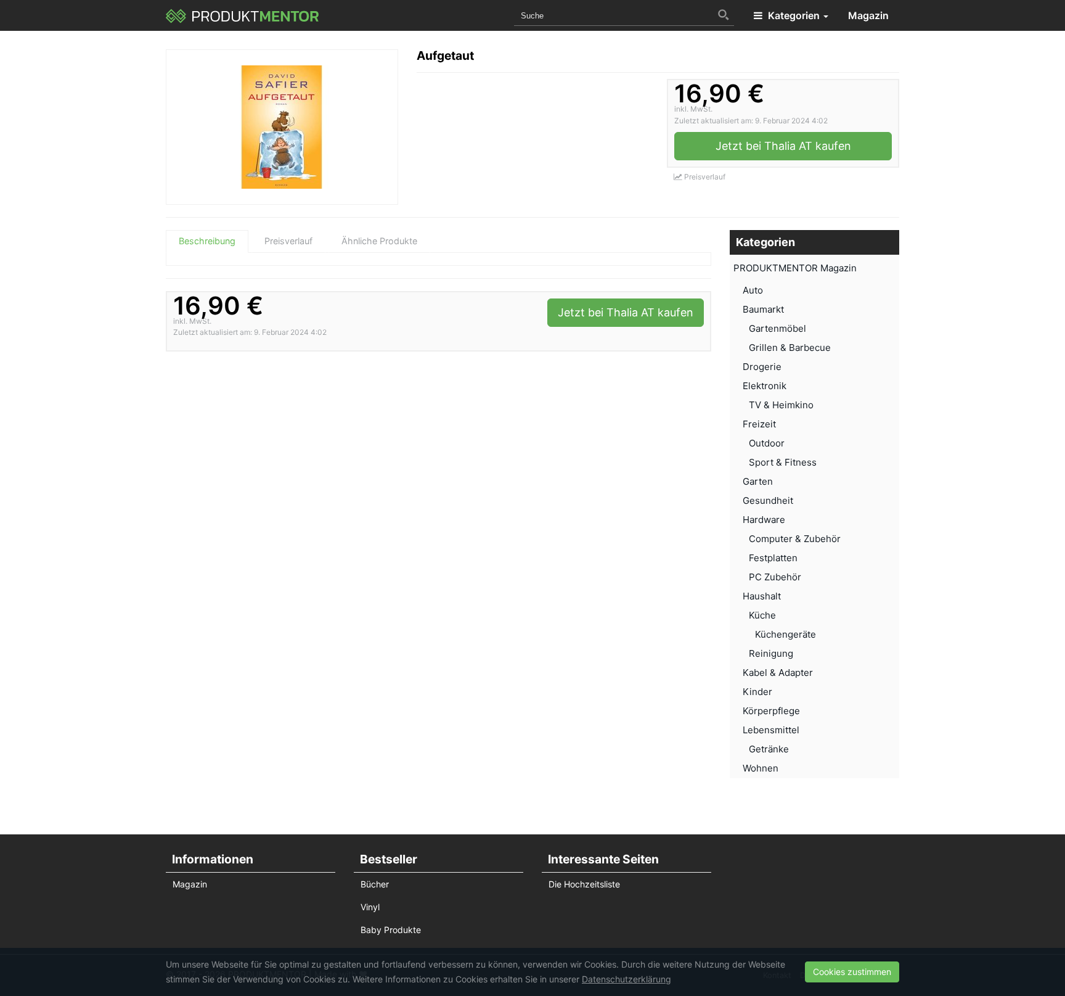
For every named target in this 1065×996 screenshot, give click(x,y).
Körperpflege (771, 711)
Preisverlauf (703, 176)
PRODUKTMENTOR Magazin (795, 268)
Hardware (764, 519)
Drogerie (762, 366)
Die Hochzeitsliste (584, 884)
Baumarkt (763, 309)
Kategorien (793, 15)
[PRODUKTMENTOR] (242, 15)
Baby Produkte (391, 929)
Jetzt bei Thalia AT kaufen (783, 145)
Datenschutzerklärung (626, 979)
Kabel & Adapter (778, 672)
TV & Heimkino (781, 405)
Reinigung (771, 653)
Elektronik (764, 386)
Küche (762, 615)
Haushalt (762, 596)
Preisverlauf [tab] (288, 241)
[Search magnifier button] (723, 14)
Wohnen (760, 768)
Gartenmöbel (777, 328)
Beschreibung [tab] (207, 241)
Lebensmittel (771, 730)
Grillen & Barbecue (790, 347)
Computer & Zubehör (795, 539)
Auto (753, 290)
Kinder (757, 692)
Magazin (868, 15)
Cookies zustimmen (852, 971)
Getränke (769, 749)
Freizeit (759, 424)
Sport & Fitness (783, 462)
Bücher (375, 884)
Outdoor (767, 443)
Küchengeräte (785, 634)
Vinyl (370, 907)
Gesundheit (768, 500)
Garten (758, 481)
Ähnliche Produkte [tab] (379, 241)
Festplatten (773, 558)
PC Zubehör (775, 577)
